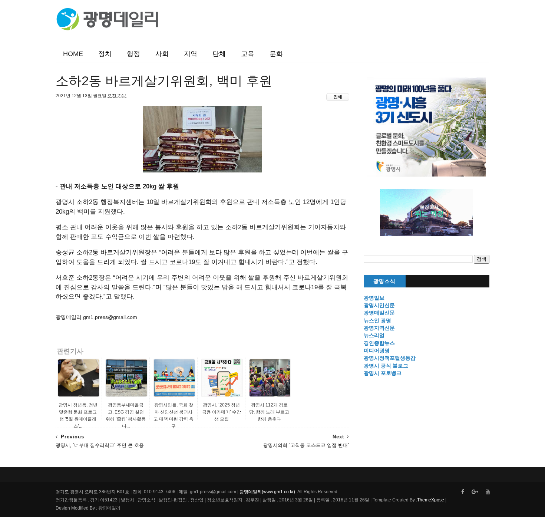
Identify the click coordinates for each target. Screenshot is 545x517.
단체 (219, 53)
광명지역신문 (379, 328)
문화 (276, 53)
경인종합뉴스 (379, 343)
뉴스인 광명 (377, 320)
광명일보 (374, 298)
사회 (162, 53)
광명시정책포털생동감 (390, 358)
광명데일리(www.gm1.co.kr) (267, 491)
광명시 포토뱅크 (383, 373)
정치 (105, 53)
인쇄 (337, 96)
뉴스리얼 (374, 335)
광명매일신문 (379, 313)
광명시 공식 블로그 (386, 366)
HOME (73, 53)
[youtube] (488, 492)
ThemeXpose (430, 500)
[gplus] (475, 492)
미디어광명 (377, 350)
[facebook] (462, 492)
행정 (133, 53)
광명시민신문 (379, 305)
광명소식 (384, 281)
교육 (247, 53)
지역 (190, 53)
